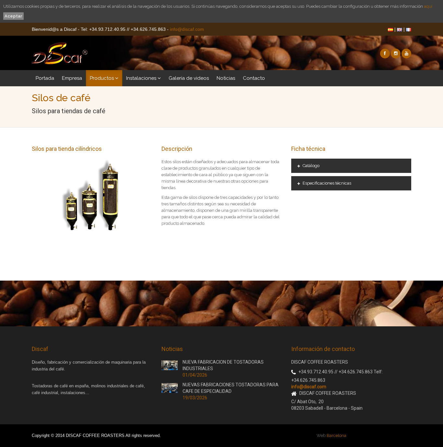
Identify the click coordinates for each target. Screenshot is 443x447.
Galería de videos (189, 78)
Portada (45, 78)
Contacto (254, 78)
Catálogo (311, 165)
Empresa (72, 78)
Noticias (226, 78)
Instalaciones (142, 78)
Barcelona (336, 435)
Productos (102, 78)
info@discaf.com (187, 29)
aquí (428, 6)
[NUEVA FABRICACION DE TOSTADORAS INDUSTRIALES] (170, 365)
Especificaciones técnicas (327, 183)
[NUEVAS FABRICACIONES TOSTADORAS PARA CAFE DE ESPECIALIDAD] (170, 387)
